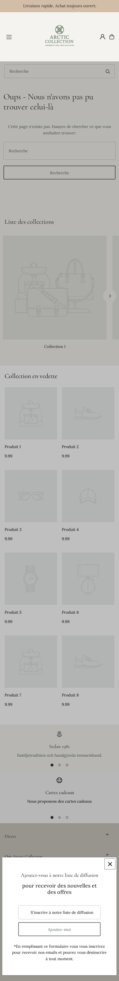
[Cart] (111, 36)
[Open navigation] (21, 36)
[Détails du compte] (102, 36)
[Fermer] (110, 864)
